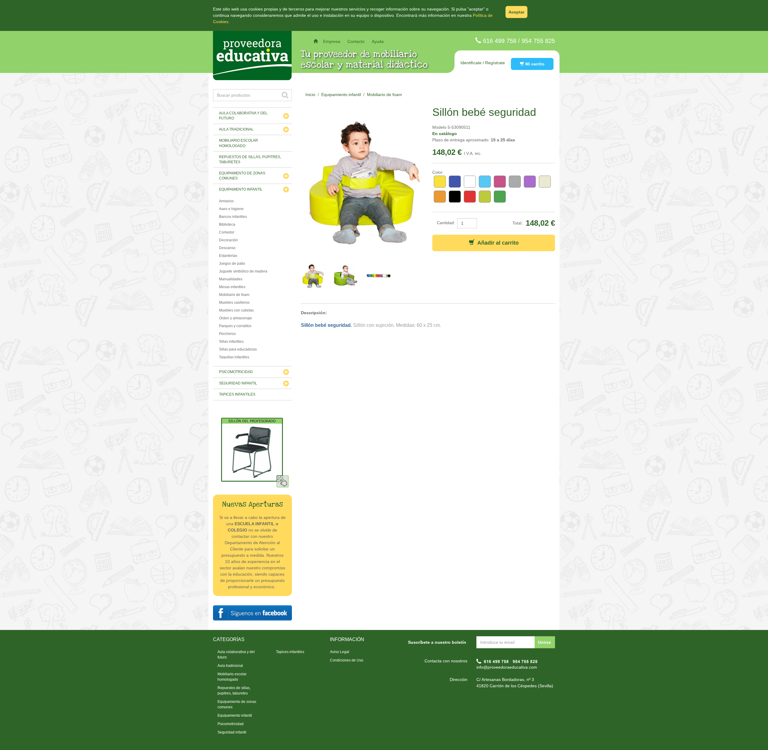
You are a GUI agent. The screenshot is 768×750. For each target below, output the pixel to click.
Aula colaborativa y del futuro (243, 115)
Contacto (355, 41)
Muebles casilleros (234, 302)
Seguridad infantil (238, 383)
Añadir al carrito (496, 243)
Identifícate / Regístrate (482, 62)
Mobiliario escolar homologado (238, 143)
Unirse (544, 642)
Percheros (227, 334)
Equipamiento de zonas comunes (242, 175)
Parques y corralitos (235, 326)
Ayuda (378, 41)
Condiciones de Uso (346, 660)
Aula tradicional (236, 129)
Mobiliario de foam (234, 295)
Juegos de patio (232, 263)
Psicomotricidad (236, 372)
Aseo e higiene (231, 209)
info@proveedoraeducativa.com (506, 667)
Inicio (310, 94)
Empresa (331, 41)
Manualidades (230, 279)
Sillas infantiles (231, 341)
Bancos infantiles (233, 217)
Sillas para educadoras (238, 349)
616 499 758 (499, 41)
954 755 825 (538, 41)
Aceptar (516, 12)
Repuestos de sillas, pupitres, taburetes (250, 159)
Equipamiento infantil (240, 189)
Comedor (226, 232)
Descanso (227, 248)
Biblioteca (227, 224)
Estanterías (228, 256)
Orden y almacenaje (235, 318)
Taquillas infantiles (234, 357)
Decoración (228, 240)
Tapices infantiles (237, 394)
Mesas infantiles (232, 287)
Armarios (226, 201)
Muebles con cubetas (236, 310)
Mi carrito (534, 64)
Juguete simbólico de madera (243, 271)
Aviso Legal (339, 652)
